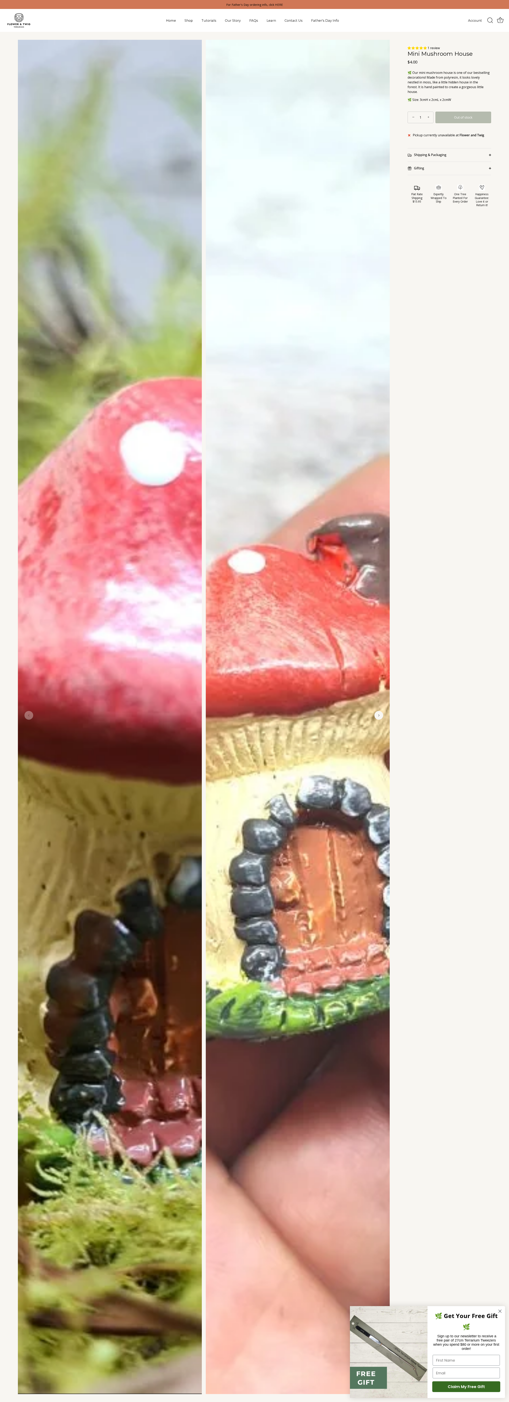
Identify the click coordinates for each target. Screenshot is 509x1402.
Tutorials (208, 20)
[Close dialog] (499, 1311)
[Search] (490, 20)
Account (475, 20)
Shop (189, 20)
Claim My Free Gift (466, 1386)
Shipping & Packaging (429, 155)
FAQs (253, 20)
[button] (28, 715)
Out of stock (463, 117)
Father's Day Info (325, 20)
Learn (271, 20)
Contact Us (294, 20)
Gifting (418, 168)
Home (171, 20)
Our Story (233, 20)
